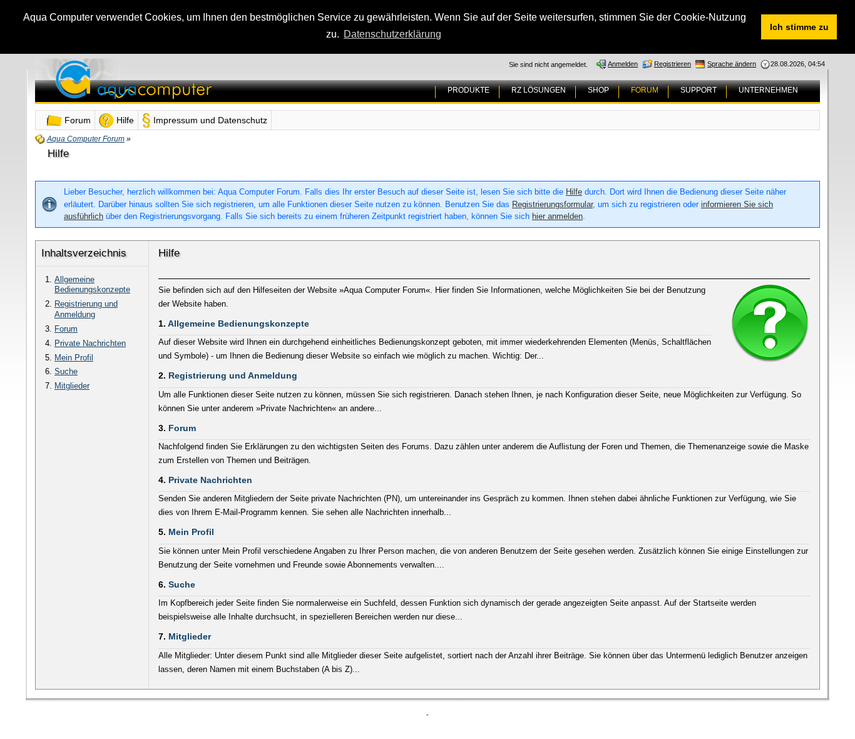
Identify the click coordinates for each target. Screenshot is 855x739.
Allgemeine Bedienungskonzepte (92, 285)
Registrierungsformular (552, 204)
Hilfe (574, 191)
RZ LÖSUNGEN (538, 90)
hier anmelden (557, 216)
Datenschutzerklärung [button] (392, 34)
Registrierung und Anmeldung (86, 309)
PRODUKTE (468, 90)
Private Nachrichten (90, 343)
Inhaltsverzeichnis (83, 253)
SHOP (598, 90)
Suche (66, 371)
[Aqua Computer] (183, 89)
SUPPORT (698, 90)
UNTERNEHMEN (768, 90)
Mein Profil (73, 357)
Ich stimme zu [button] (799, 27)
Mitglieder (72, 385)
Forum (66, 329)
